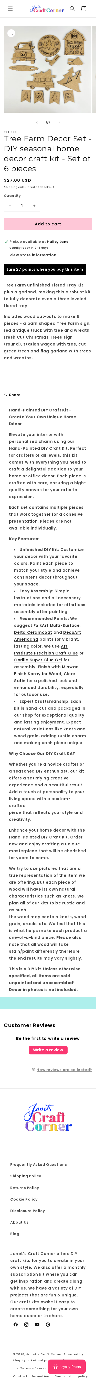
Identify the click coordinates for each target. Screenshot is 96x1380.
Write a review (48, 1050)
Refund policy (42, 1360)
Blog (14, 1233)
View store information (32, 255)
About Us (19, 1222)
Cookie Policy (24, 1199)
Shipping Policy (25, 1176)
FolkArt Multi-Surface (57, 625)
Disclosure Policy (27, 1210)
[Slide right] (59, 122)
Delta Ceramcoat (33, 632)
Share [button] (15, 394)
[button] (10, 8)
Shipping (11, 187)
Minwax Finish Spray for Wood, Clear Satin (46, 673)
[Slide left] (36, 122)
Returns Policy (24, 1187)
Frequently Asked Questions (38, 1164)
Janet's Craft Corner (44, 1354)
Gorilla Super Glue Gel (38, 660)
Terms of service (35, 1368)
